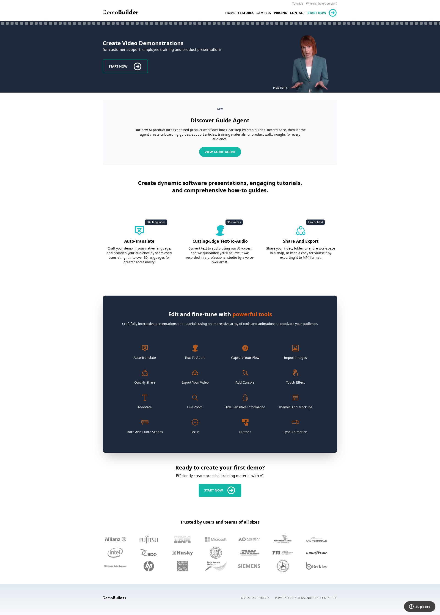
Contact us (328, 598)
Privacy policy (285, 598)
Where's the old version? (321, 3)
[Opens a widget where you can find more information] (419, 607)
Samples (263, 13)
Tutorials (297, 3)
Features (246, 13)
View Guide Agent (220, 152)
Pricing (280, 13)
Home (230, 13)
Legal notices (308, 598)
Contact (297, 13)
